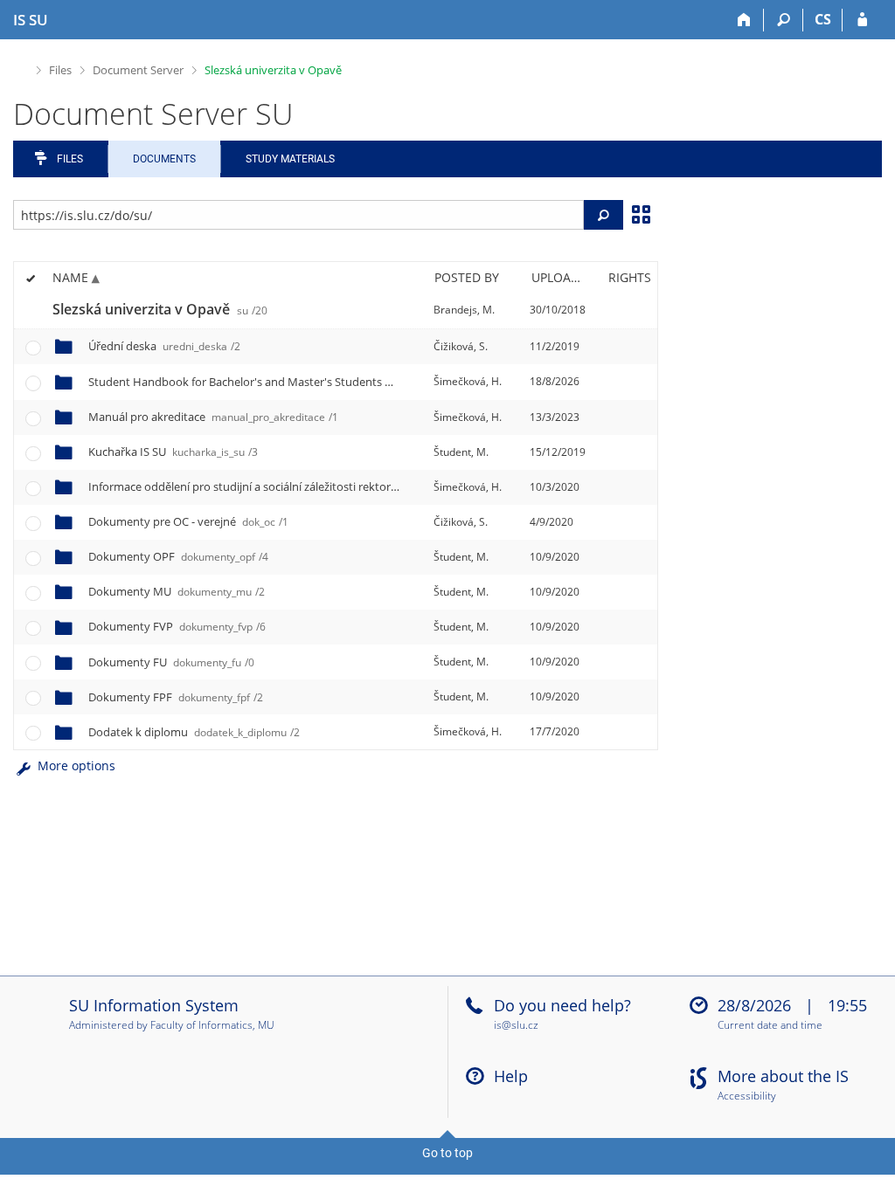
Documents (164, 159)
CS (823, 19)
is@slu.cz (516, 1024)
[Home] (744, 20)
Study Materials (290, 159)
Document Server (138, 70)
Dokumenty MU (176, 591)
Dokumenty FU (171, 662)
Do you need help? (562, 1005)
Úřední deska (164, 346)
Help (511, 1075)
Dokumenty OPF (178, 556)
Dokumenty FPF (175, 697)
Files (60, 70)
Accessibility (747, 1096)
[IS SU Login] (862, 20)
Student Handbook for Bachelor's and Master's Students (389, 382)
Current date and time (770, 1025)
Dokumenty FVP (177, 626)
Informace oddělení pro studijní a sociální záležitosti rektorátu (413, 486)
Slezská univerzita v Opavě (273, 70)
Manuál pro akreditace (213, 416)
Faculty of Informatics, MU (212, 1024)
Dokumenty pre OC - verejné (188, 521)
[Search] (783, 20)
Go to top (447, 1153)
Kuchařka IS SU (173, 451)
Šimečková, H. (468, 381)
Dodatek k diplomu (194, 732)
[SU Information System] (20, 67)
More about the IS (783, 1075)
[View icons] (640, 213)
